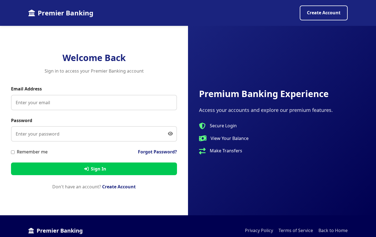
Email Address (26, 89)
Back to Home (333, 230)
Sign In (98, 169)
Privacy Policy (259, 230)
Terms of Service (296, 230)
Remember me (32, 152)
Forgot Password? (157, 152)
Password (21, 120)
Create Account (323, 13)
